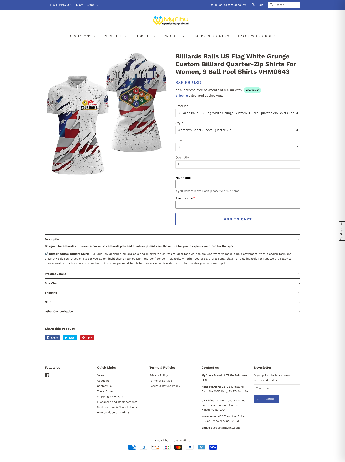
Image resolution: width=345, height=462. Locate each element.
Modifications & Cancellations (117, 407)
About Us (103, 380)
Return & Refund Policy (164, 385)
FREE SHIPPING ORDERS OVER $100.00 (71, 4)
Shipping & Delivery (110, 396)
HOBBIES (144, 36)
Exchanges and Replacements (117, 401)
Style (179, 123)
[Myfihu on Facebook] (47, 376)
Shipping (181, 95)
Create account (235, 4)
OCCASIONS (81, 36)
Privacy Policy (158, 375)
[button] (172, 239)
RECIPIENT (114, 36)
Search (101, 375)
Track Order (105, 391)
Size (178, 140)
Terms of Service (160, 380)
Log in (213, 4)
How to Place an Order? (113, 412)
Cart (260, 4)
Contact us (104, 385)
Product (181, 106)
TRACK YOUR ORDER (256, 36)
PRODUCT (173, 36)
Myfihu (184, 440)
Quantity (182, 157)
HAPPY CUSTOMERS (211, 36)
